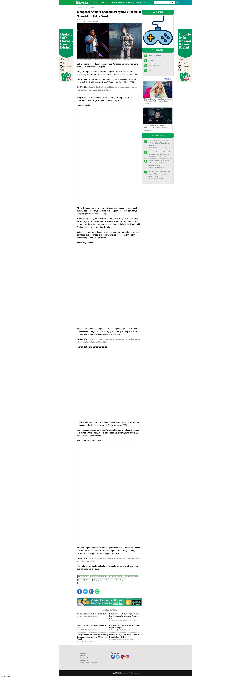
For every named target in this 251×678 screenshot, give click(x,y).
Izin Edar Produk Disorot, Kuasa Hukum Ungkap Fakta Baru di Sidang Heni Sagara (158, 163)
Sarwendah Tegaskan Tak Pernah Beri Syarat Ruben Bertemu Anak (159, 153)
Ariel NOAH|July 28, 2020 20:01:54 (88, 630)
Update (93, 7)
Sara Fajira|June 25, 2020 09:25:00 (88, 641)
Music (114, 2)
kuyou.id (125, 673)
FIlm (120, 2)
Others (142, 2)
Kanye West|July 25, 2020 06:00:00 (120, 630)
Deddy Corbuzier (153, 65)
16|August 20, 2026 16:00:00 (158, 156)
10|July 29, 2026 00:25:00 (157, 167)
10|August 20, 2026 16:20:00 (158, 147)
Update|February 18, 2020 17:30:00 (88, 616)
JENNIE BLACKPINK (155, 55)
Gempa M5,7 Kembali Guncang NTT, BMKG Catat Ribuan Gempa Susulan (159, 143)
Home (96, 2)
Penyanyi (85, 7)
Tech (137, 2)
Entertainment (105, 2)
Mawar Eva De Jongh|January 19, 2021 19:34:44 (124, 620)
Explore (79, 7)
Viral (149, 70)
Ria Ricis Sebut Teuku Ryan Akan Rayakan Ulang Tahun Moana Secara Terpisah (159, 174)
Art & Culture (128, 2)
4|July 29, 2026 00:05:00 (156, 178)
